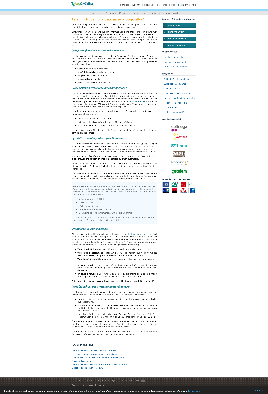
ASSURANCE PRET (188, 5)
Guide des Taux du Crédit (175, 83)
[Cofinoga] (179, 128)
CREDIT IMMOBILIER (177, 39)
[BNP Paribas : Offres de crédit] (192, 184)
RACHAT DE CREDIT (177, 46)
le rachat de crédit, (138, 101)
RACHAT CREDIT (169, 5)
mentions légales (110, 380)
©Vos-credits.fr (78, 380)
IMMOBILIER (125, 5)
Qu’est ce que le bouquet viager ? (87, 368)
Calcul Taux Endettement (175, 66)
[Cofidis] (179, 136)
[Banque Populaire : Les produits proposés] (192, 190)
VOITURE (137, 5)
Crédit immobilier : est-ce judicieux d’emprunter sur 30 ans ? (100, 364)
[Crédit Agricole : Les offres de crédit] (175, 184)
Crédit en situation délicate (176, 112)
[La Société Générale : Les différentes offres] (175, 190)
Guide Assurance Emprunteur (177, 93)
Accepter (259, 390)
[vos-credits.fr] (82, 4)
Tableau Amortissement (174, 62)
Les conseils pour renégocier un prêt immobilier (94, 354)
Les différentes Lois (172, 107)
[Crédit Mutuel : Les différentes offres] (183, 190)
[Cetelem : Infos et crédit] (179, 171)
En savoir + (194, 390)
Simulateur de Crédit (173, 57)
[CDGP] (179, 154)
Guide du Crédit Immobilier (176, 79)
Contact (123, 380)
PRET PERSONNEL (176, 32)
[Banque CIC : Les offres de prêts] (166, 190)
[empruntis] (179, 162)
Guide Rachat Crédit (172, 88)
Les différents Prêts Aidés (175, 102)
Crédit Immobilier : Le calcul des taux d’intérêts (94, 350)
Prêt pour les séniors (81, 361)
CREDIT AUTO (174, 25)
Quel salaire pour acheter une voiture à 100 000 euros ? (98, 357)
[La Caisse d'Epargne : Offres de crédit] (183, 184)
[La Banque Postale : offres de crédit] (166, 184)
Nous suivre (135, 380)
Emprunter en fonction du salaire (179, 98)
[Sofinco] (179, 145)
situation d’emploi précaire (139, 234)
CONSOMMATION (151, 5)
